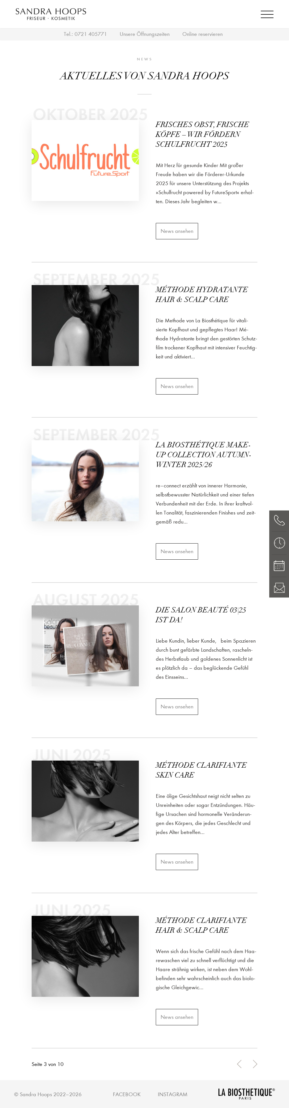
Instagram (172, 1094)
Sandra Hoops (36, 1094)
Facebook (127, 1094)
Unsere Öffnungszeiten (145, 34)
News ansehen (177, 231)
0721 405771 (91, 34)
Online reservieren (202, 34)
